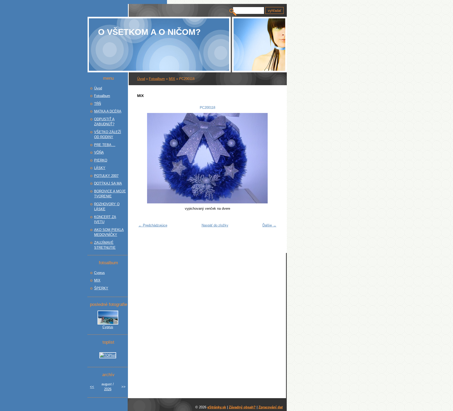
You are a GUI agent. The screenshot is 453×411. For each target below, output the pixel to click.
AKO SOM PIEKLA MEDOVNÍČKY (109, 232)
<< (92, 387)
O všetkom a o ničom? (149, 32)
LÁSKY (99, 168)
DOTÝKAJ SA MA (108, 183)
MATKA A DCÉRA (107, 111)
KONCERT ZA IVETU (105, 219)
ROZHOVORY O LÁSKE (107, 206)
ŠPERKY (101, 288)
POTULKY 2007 (106, 176)
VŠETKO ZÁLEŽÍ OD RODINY (107, 134)
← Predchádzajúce (152, 225)
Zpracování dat (270, 407)
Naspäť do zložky (215, 225)
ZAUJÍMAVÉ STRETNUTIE (105, 245)
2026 (107, 389)
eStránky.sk (216, 407)
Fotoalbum (157, 79)
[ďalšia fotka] (270, 158)
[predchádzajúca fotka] (144, 158)
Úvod (141, 79)
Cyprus (99, 273)
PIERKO (100, 160)
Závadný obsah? (242, 407)
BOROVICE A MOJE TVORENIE (110, 193)
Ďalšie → (269, 225)
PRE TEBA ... (104, 145)
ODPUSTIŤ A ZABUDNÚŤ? (104, 121)
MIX (172, 79)
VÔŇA (99, 152)
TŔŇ (97, 104)
